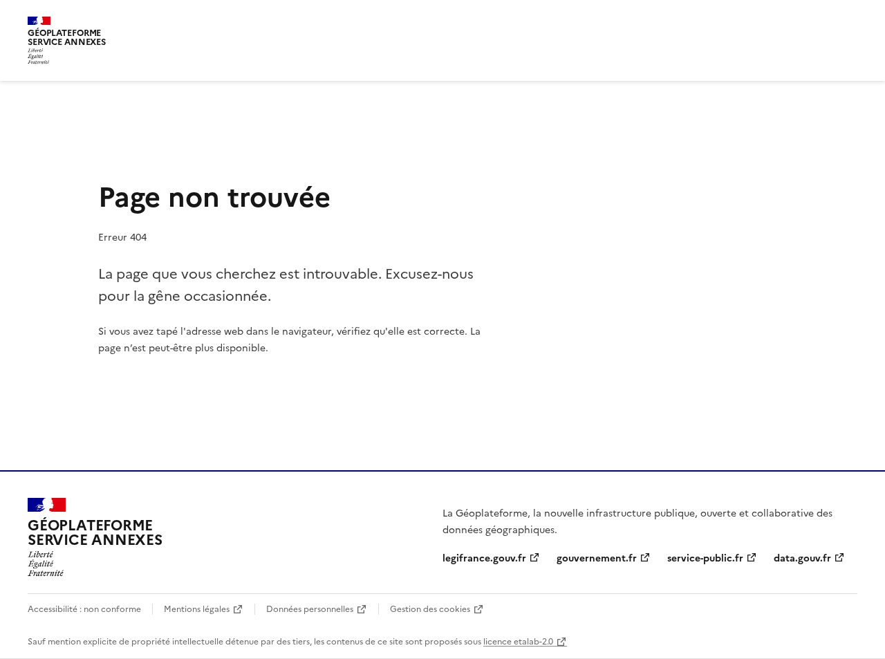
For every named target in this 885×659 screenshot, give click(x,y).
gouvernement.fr (597, 557)
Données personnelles (309, 608)
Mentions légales (197, 608)
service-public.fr (705, 557)
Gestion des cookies (430, 608)
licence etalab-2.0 (518, 641)
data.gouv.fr (802, 557)
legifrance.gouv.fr (484, 557)
